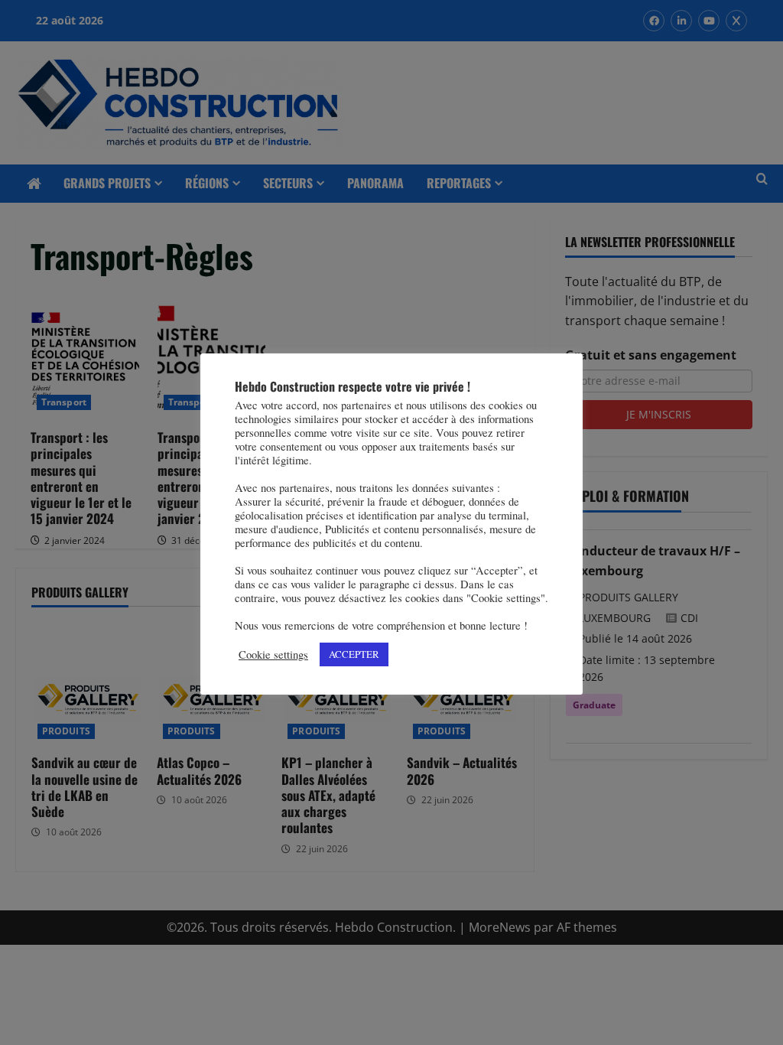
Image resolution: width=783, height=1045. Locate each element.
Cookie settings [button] (273, 655)
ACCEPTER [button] (354, 654)
